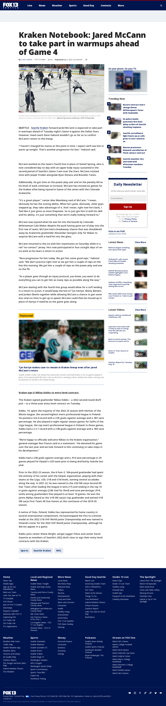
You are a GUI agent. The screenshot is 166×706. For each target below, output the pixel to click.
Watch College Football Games (122, 645)
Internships (7, 608)
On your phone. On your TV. (122, 68)
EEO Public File (9, 623)
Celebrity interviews (120, 599)
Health (60, 608)
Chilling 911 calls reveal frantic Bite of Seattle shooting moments (118, 261)
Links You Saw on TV (12, 595)
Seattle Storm (36, 650)
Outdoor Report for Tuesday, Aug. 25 (120, 363)
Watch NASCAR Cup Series (123, 653)
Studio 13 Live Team (121, 583)
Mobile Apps (8, 583)
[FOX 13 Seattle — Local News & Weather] (11, 5)
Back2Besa (90, 617)
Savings (61, 654)
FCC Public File (9, 620)
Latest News (115, 242)
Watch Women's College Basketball (122, 665)
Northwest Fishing (38, 678)
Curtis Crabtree (26, 59)
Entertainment (64, 596)
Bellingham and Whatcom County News (41, 609)
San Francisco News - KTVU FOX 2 (39, 618)
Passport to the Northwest (123, 596)
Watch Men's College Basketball (121, 660)
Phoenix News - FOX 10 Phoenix (40, 629)
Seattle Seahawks (37, 641)
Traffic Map (8, 644)
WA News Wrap (64, 583)
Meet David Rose (147, 587)
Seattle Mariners (37, 644)
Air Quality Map (9, 657)
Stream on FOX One (123, 637)
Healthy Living (63, 611)
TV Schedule (8, 598)
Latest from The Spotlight (150, 580)
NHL (58, 550)
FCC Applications (10, 626)
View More (140, 242)
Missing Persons (146, 593)
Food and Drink (64, 599)
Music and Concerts (66, 602)
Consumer (62, 605)
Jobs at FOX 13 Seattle (12, 604)
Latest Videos (116, 309)
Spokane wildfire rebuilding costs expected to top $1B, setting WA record (120, 284)
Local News (63, 580)
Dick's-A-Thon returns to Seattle (118, 352)
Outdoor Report (91, 608)
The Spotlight (148, 576)
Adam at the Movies (93, 593)
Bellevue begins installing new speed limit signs (119, 249)
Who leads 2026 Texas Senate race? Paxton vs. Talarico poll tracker (120, 296)
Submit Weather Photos (95, 602)
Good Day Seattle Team (95, 583)
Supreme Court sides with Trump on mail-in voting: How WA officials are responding (119, 329)
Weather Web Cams (11, 641)
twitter (156, 693)
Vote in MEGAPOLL (93, 587)
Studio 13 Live (120, 576)
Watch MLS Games (120, 673)
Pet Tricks (89, 590)
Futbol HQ (34, 675)
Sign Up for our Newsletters (9, 588)
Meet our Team (9, 592)
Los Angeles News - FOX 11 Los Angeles (40, 623)
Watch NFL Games (120, 641)
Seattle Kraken (39, 127)
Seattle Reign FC (37, 657)
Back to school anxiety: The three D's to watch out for (119, 340)
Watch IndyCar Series (121, 656)
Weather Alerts (9, 650)
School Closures (92, 605)
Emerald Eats (117, 590)
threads (150, 693)
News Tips (7, 580)
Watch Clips (117, 580)
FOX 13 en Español (66, 621)
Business (61, 647)
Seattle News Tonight (39, 583)
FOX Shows (8, 601)
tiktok (145, 693)
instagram (135, 693)
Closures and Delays (11, 654)
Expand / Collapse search (161, 6)
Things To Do (91, 596)
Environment (63, 615)
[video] (140, 317)
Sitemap (61, 627)
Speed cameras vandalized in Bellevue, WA (119, 316)
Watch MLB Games (120, 650)
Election (61, 593)
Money (62, 637)
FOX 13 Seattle (40, 59)
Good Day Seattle (95, 576)
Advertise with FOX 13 (12, 614)
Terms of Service (129, 221)
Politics (61, 590)
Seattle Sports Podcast (94, 647)
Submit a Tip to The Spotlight (148, 600)
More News (64, 576)
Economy (62, 650)
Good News (63, 618)
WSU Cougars (36, 663)
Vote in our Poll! (116, 231)
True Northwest (91, 599)
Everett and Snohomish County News (40, 598)
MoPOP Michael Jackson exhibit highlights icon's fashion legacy (118, 273)
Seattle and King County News (40, 588)
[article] (61, 341)
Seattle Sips (117, 593)
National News (64, 587)
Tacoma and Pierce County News (41, 593)
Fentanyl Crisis (146, 596)
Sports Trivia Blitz (37, 672)
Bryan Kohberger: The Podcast (94, 656)
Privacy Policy (131, 219)
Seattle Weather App (11, 647)
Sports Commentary (38, 669)
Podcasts (90, 637)
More (121, 5)
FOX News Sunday (65, 624)
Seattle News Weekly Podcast (94, 642)
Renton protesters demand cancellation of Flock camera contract (135, 150)
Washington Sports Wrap (40, 666)
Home (6, 576)
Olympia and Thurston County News (39, 604)
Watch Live (89, 580)
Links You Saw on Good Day (95, 612)
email (161, 693)
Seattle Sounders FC (38, 647)
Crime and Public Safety (150, 590)
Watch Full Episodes (148, 583)
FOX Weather (8, 671)
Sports (50, 59)
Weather (8, 637)
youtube (130, 693)
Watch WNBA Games (121, 670)
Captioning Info (9, 617)
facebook (140, 693)
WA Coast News (37, 614)
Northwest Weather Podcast (93, 651)
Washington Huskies (38, 660)
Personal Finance (65, 641)
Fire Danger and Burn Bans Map (14, 664)
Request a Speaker (11, 611)
